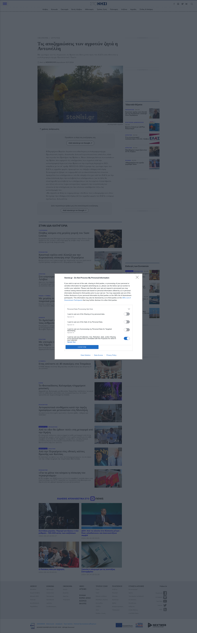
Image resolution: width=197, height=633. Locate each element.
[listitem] (98, 309)
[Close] (138, 278)
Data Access (98, 355)
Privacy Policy (111, 355)
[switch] (127, 314)
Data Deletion (86, 355)
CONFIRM (82, 347)
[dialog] (98, 316)
